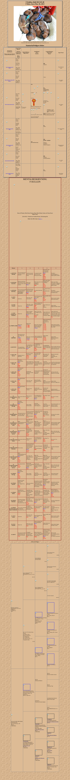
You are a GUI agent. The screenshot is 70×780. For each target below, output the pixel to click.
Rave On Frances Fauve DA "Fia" (9, 104)
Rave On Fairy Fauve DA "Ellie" (9, 129)
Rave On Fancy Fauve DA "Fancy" (9, 80)
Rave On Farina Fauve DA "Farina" (9, 67)
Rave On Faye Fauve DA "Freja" (9, 145)
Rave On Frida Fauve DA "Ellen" (9, 160)
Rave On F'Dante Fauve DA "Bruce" (9, 174)
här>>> (40, 218)
